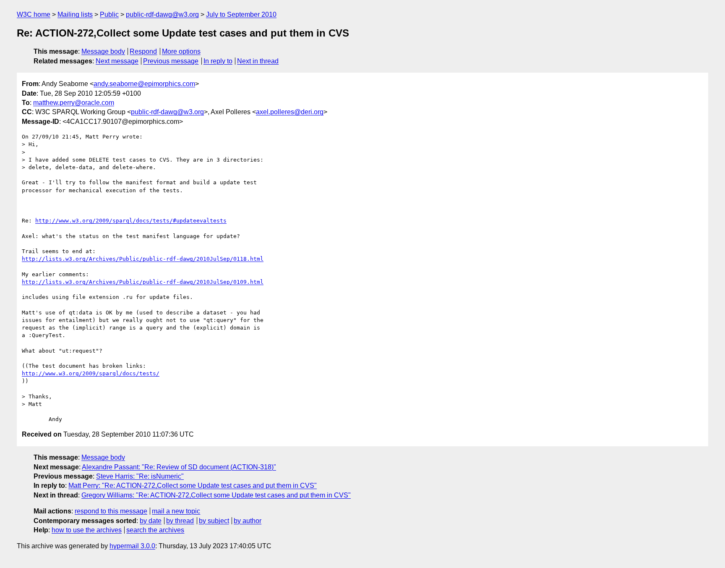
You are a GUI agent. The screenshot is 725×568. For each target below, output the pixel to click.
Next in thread (258, 61)
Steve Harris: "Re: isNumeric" (140, 476)
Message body (103, 51)
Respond (143, 51)
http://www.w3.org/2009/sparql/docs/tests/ (90, 373)
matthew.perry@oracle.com (73, 102)
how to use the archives (87, 530)
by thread (180, 520)
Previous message (170, 61)
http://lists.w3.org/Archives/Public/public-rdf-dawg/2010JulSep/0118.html (142, 259)
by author (247, 520)
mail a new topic (176, 511)
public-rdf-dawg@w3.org (162, 14)
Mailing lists (75, 14)
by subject (214, 520)
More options (181, 51)
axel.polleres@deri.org (289, 111)
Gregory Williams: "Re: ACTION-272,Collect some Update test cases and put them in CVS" (216, 495)
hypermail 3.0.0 (132, 546)
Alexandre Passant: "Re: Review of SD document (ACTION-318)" (179, 467)
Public (109, 14)
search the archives (155, 530)
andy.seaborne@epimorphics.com (144, 83)
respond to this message (111, 511)
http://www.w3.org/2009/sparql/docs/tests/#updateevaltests (131, 220)
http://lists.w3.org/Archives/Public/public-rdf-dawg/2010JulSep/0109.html (142, 282)
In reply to (217, 61)
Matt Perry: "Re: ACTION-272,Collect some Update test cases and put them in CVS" (192, 485)
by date (151, 520)
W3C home (33, 14)
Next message (117, 61)
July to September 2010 (241, 14)
